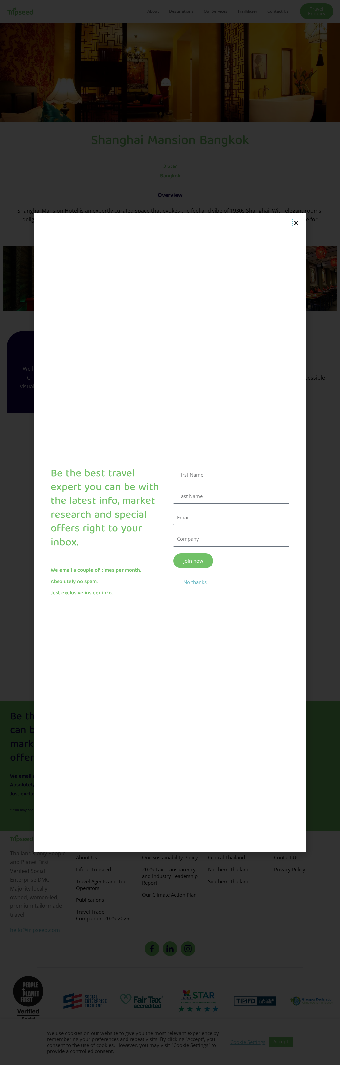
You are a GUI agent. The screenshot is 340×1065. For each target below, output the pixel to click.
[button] (296, 223)
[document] (170, 532)
